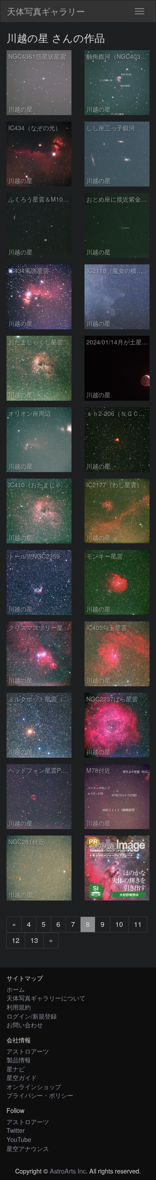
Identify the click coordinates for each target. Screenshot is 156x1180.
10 (119, 924)
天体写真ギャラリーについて (45, 997)
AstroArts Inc (68, 1170)
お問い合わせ (24, 1024)
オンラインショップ (33, 1086)
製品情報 (18, 1059)
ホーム (15, 989)
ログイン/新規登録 (31, 1015)
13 (34, 940)
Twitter (15, 1130)
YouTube (18, 1139)
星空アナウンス (27, 1148)
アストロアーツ (27, 1050)
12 (16, 940)
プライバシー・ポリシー (39, 1095)
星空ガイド (21, 1077)
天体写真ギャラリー (46, 11)
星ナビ (15, 1068)
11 (138, 924)
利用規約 (18, 1006)
